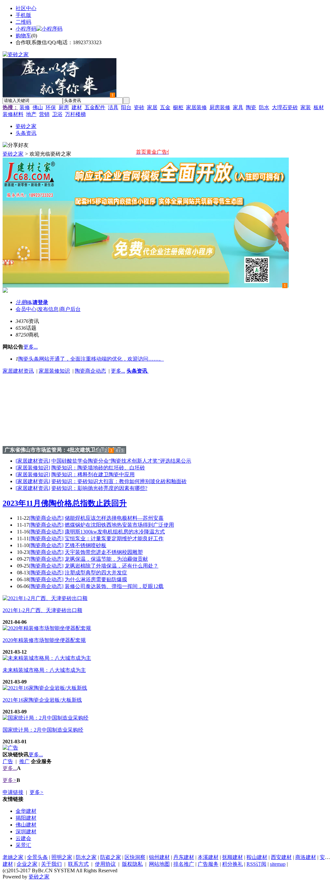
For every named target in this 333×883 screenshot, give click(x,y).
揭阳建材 (26, 818)
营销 (44, 114)
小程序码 (26, 29)
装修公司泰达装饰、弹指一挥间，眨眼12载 (114, 586)
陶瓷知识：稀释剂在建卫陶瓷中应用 (93, 474)
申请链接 (13, 792)
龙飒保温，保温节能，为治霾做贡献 (106, 559)
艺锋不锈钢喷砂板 (85, 545)
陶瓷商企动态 (90, 371)
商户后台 (70, 309)
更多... (118, 371)
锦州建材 (159, 857)
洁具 (113, 107)
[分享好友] (16, 145)
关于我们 (51, 864)
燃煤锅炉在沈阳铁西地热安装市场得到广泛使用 (119, 525)
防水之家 (86, 857)
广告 (8, 761)
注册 (21, 302)
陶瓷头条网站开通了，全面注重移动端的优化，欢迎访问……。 (91, 359)
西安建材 (281, 857)
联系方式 (78, 864)
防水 (264, 107)
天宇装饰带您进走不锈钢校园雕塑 (104, 552)
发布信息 (48, 309)
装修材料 (13, 114)
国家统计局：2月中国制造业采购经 (43, 730)
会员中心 (26, 309)
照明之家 (61, 857)
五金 (165, 107)
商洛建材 (305, 857)
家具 (238, 107)
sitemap (278, 864)
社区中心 (26, 8)
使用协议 (105, 864)
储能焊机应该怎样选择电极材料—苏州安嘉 (114, 518)
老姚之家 (13, 857)
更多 (10, 780)
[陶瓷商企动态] (46, 518)
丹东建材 (183, 857)
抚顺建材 (232, 857)
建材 (77, 107)
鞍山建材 (256, 857)
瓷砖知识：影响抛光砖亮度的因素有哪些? (99, 488)
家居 (152, 107)
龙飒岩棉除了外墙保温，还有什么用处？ (111, 566)
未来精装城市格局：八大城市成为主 (44, 670)
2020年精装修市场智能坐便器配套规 (44, 640)
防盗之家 (110, 857)
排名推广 (183, 864)
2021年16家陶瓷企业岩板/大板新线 (42, 700)
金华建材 (26, 811)
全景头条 (37, 857)
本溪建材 (208, 857)
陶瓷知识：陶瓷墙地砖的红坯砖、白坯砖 (98, 467)
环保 (51, 107)
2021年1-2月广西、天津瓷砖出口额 (42, 610)
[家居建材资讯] (33, 461)
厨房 (64, 107)
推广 (24, 761)
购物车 (23, 35)
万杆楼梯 (75, 114)
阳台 (126, 107)
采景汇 (23, 845)
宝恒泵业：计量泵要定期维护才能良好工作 (114, 538)
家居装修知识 (54, 371)
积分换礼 (232, 864)
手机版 (23, 15)
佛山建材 (26, 824)
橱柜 (178, 107)
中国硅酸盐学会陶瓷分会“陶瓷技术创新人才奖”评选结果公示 (121, 461)
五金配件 (95, 107)
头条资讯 (138, 371)
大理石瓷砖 (285, 107)
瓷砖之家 (13, 154)
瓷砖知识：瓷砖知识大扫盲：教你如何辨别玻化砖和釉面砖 (119, 481)
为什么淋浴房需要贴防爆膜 (96, 579)
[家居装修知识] (33, 467)
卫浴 (57, 114)
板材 (318, 107)
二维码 (23, 22)
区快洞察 (135, 857)
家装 (305, 107)
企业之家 (27, 864)
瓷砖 (139, 107)
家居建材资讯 (18, 371)
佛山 (38, 107)
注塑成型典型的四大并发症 (96, 572)
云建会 (23, 838)
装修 (25, 107)
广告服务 (208, 864)
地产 (31, 114)
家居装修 (196, 107)
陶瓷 (251, 107)
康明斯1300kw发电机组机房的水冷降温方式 (115, 531)
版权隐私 (132, 864)
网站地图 (159, 864)
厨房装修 (219, 107)
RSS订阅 (256, 864)
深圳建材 (26, 831)
